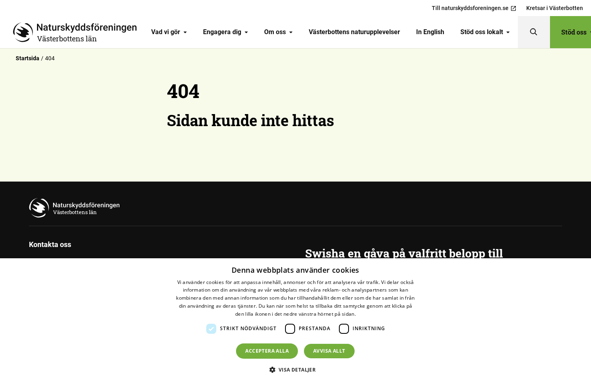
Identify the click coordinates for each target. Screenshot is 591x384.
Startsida (27, 58)
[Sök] (534, 32)
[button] (295, 369)
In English (430, 32)
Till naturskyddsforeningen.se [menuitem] (470, 8)
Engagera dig (222, 32)
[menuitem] (169, 32)
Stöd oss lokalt (481, 32)
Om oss (275, 32)
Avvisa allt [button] (329, 350)
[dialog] (295, 321)
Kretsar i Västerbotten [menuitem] (554, 8)
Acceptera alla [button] (267, 350)
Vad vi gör (165, 32)
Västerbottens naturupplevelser (354, 32)
